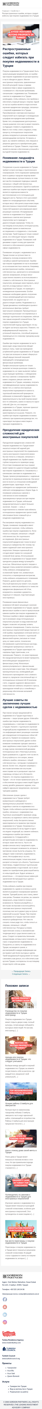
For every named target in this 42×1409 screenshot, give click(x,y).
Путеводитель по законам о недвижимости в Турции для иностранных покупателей (18, 1197)
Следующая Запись (21, 974)
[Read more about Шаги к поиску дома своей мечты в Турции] (21, 1138)
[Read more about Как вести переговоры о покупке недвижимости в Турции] (21, 1229)
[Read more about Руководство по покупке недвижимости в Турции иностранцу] (21, 999)
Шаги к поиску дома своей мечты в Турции (21, 1151)
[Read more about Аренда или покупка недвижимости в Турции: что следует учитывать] (21, 1045)
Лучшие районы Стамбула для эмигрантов (19, 1104)
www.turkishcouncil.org (11, 1359)
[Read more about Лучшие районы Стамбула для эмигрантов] (21, 1091)
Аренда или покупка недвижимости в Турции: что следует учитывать (18, 1059)
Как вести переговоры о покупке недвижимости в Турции (19, 1242)
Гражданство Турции (18, 1386)
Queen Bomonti (13, 1376)
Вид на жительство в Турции (21, 1389)
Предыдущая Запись (21, 971)
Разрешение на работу (19, 1392)
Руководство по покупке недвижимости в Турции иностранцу (16, 1013)
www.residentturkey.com (11, 1343)
